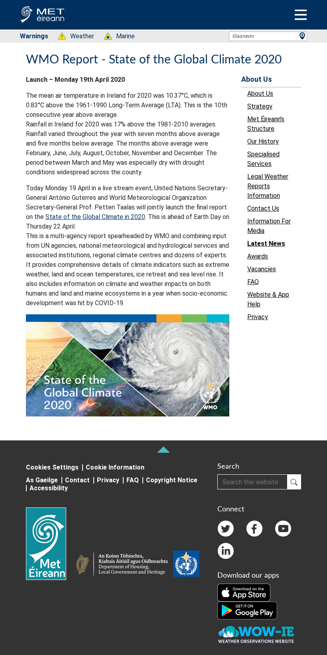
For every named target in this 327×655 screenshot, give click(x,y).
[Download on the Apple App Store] (243, 592)
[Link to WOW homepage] (256, 634)
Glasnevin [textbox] (243, 36)
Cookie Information (115, 467)
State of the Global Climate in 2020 (95, 217)
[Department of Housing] (124, 565)
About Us (256, 79)
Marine (121, 36)
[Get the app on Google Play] (247, 610)
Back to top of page (163, 449)
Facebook (254, 529)
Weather (78, 36)
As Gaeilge (42, 480)
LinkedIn (226, 551)
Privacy (108, 480)
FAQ (132, 480)
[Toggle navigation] (300, 15)
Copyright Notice (171, 480)
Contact (77, 480)
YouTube (283, 529)
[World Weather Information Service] (186, 565)
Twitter (226, 529)
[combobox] (268, 36)
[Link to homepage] (51, 543)
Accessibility (49, 488)
